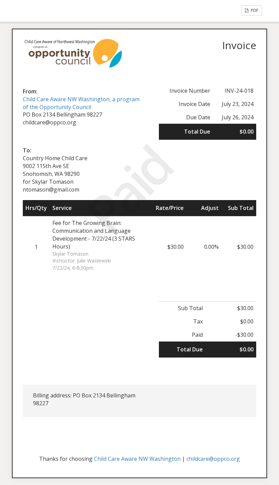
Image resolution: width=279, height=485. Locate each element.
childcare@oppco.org (213, 459)
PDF (254, 10)
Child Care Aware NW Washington (137, 459)
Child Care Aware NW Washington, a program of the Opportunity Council (81, 103)
